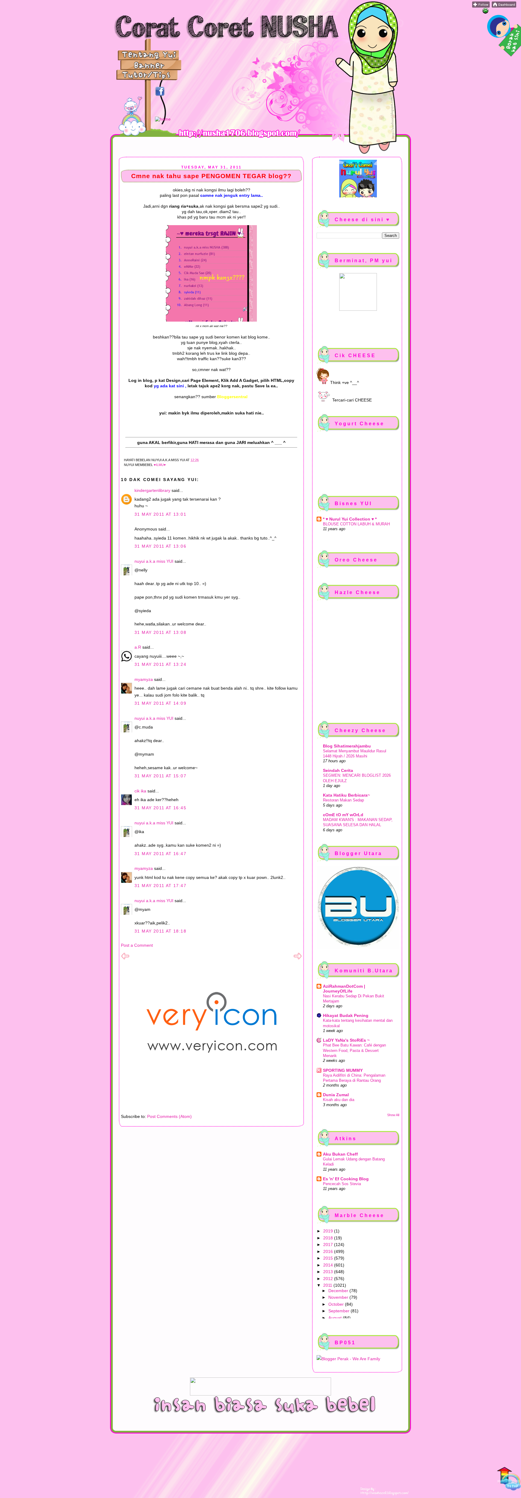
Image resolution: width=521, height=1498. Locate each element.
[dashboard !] (504, 6)
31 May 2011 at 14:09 (160, 703)
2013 (328, 1271)
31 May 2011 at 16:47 (160, 853)
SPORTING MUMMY (343, 1070)
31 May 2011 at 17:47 (160, 885)
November (338, 1297)
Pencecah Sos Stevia (342, 1184)
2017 (328, 1244)
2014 (328, 1265)
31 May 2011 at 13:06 (160, 546)
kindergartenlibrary (152, 490)
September (339, 1310)
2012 (328, 1278)
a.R (137, 647)
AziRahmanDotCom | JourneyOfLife (344, 988)
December (338, 1290)
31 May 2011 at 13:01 (160, 514)
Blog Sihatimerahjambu (347, 746)
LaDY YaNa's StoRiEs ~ (346, 1040)
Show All (393, 1115)
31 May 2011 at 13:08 (160, 632)
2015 (328, 1258)
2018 (328, 1237)
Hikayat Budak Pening (345, 1015)
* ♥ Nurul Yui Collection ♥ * (350, 519)
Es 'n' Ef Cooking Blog (346, 1178)
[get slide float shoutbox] (485, 12)
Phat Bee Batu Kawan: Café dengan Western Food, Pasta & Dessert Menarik (354, 1050)
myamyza (143, 679)
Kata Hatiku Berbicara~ (346, 795)
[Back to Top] (509, 1479)
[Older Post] (297, 958)
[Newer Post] (125, 958)
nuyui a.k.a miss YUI (153, 561)
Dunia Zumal (336, 1094)
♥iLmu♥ (160, 465)
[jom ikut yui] (481, 6)
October (336, 1304)
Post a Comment (137, 945)
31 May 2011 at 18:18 (160, 931)
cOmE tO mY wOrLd (343, 814)
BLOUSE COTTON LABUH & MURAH (356, 524)
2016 (328, 1251)
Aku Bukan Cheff (340, 1154)
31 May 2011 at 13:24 (160, 664)
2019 (328, 1231)
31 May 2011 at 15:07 (160, 775)
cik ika (140, 790)
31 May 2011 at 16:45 (160, 807)
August (335, 1317)
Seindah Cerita (338, 770)
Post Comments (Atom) (169, 1116)
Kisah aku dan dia (338, 1099)
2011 (328, 1285)
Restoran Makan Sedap (343, 800)
